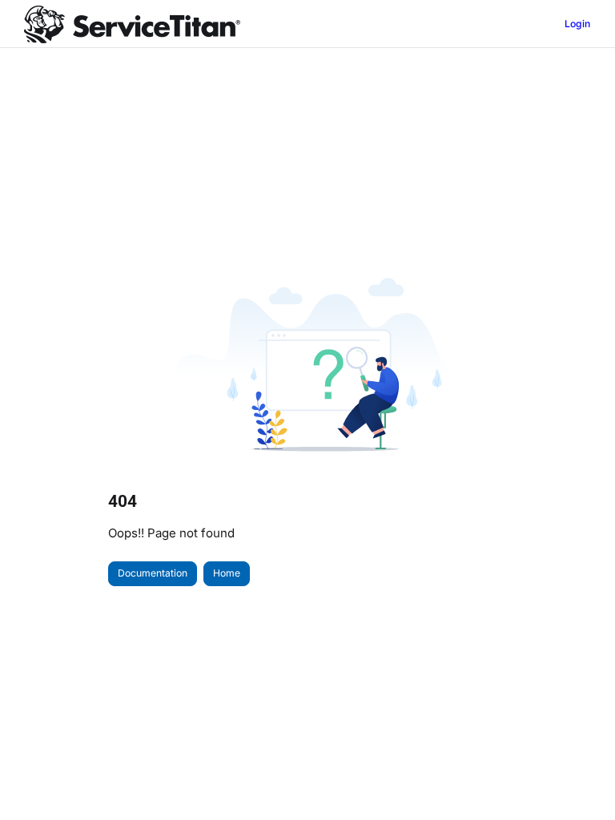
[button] (579, 780)
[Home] (132, 24)
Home (226, 573)
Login (577, 24)
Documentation (152, 573)
